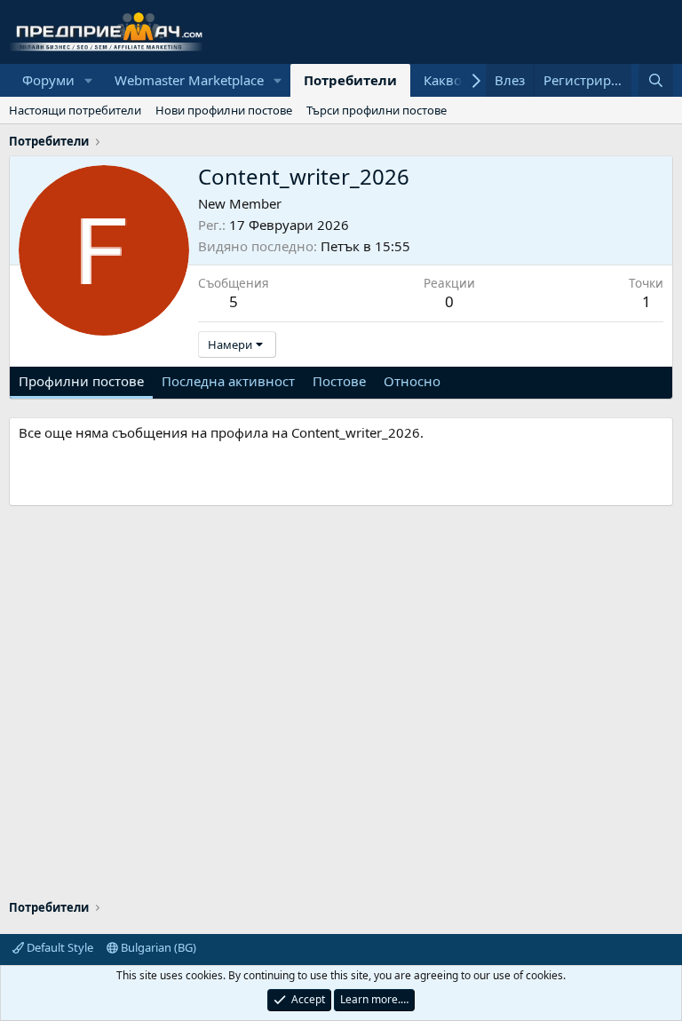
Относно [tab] (412, 381)
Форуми (48, 80)
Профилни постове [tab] (81, 381)
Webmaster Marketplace (189, 80)
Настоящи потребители (75, 110)
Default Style (58, 947)
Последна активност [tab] (228, 381)
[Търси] (655, 80)
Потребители (350, 80)
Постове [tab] (339, 381)
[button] (88, 80)
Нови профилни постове (223, 110)
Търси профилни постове (376, 110)
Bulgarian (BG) (157, 947)
